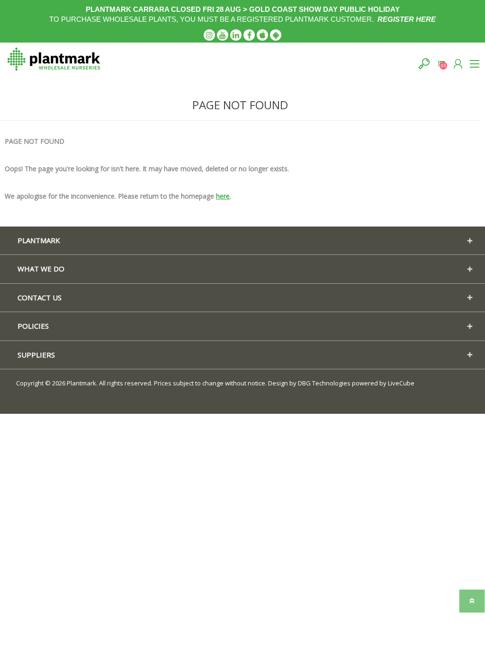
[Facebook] (249, 35)
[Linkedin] (236, 35)
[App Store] (262, 35)
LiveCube (401, 383)
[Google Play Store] (275, 35)
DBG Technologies (324, 383)
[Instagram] (209, 35)
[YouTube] (222, 35)
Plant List (441, 63)
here (223, 196)
